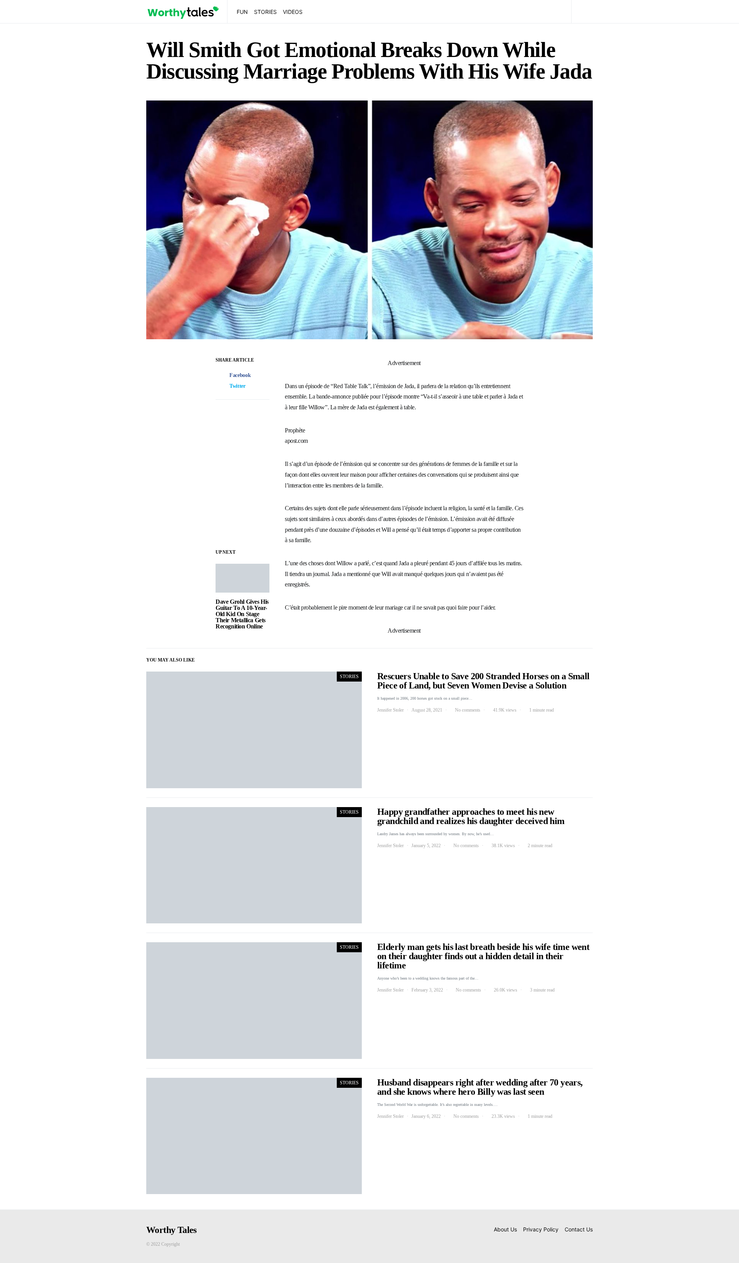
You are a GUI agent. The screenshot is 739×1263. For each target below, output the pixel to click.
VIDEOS (293, 11)
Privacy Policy (540, 1229)
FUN (242, 11)
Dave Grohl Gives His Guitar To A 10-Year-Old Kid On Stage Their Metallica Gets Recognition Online (242, 614)
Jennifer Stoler (390, 710)
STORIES (265, 11)
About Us (505, 1229)
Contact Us (579, 1229)
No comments (467, 710)
